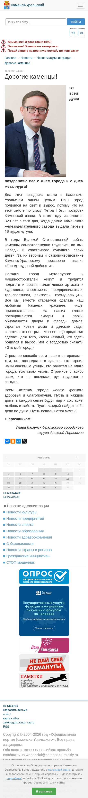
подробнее (14, 778)
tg (81, 32)
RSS (6, 726)
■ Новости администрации (26, 505)
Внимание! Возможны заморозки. (33, 46)
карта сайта (11, 718)
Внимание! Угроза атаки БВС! (30, 42)
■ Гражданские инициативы (26, 555)
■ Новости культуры (20, 511)
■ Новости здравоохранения (27, 537)
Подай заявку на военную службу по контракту (43, 50)
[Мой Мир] (18, 441)
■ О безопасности (18, 543)
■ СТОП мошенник (19, 562)
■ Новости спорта (18, 524)
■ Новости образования (23, 530)
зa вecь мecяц (11, 496)
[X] (24, 441)
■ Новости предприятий (23, 518)
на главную (10, 705)
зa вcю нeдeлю (11, 492)
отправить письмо (15, 709)
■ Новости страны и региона (27, 549)
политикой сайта (59, 769)
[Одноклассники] (12, 441)
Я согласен (44, 791)
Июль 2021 (44, 457)
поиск (7, 714)
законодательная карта (18, 722)
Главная (10, 57)
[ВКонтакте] (7, 441)
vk (73, 32)
